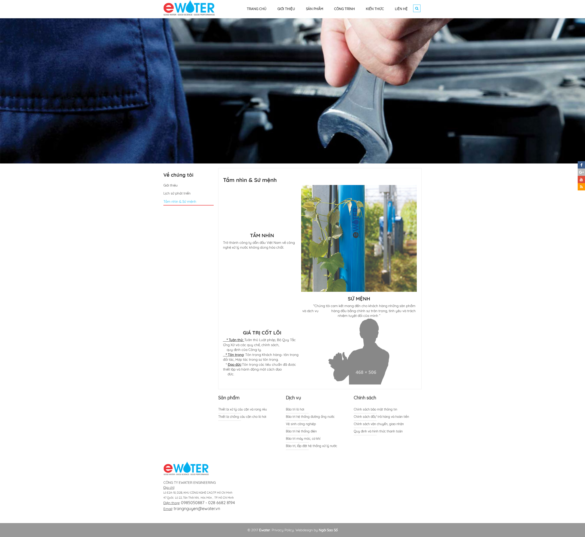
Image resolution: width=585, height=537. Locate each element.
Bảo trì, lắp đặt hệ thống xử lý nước (311, 446)
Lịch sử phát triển (177, 193)
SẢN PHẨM (314, 9)
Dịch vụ (293, 397)
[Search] (416, 8)
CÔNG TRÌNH (344, 9)
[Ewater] (189, 7)
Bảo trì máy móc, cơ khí (303, 439)
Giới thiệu (170, 185)
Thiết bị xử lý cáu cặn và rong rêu (242, 409)
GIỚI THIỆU (286, 9)
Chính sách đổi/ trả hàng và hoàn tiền (381, 417)
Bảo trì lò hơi (295, 409)
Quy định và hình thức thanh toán (378, 431)
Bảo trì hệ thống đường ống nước (310, 417)
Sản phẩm (228, 397)
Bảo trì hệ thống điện (301, 431)
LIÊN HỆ (401, 9)
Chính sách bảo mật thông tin (375, 409)
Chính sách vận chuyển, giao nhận (379, 424)
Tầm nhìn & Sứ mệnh (179, 201)
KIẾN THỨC (375, 9)
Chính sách (365, 397)
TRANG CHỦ (256, 9)
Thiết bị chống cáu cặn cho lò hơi (242, 417)
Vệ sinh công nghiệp (301, 424)
